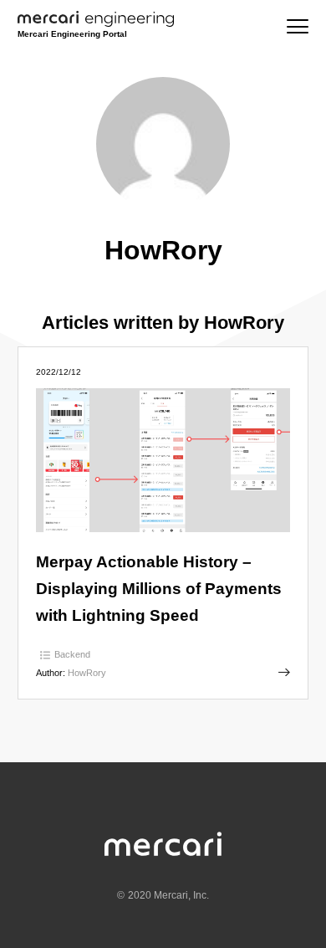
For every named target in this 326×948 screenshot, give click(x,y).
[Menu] (297, 26)
